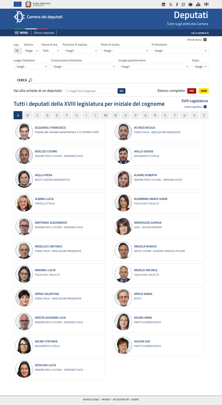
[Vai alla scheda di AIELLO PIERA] (24, 179)
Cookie (135, 399)
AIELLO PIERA (43, 175)
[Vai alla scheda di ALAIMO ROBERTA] (123, 179)
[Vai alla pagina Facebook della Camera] (177, 3)
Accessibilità (121, 399)
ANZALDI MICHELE (145, 270)
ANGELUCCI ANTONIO (48, 246)
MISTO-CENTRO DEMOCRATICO (52, 180)
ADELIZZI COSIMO (46, 151)
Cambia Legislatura (193, 107)
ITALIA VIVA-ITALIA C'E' (146, 203)
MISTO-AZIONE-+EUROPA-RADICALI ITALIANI (159, 251)
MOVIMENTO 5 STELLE (146, 156)
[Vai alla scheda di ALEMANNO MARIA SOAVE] (123, 203)
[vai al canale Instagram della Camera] (183, 3)
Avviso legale (91, 399)
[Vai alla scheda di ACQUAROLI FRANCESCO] (24, 131)
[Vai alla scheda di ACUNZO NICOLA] (123, 131)
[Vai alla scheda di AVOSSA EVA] (123, 345)
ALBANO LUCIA (44, 199)
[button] (191, 91)
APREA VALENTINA (47, 294)
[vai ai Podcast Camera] (205, 3)
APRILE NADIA (143, 294)
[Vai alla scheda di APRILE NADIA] (123, 298)
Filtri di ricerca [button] (196, 40)
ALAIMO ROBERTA (145, 175)
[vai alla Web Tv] (190, 3)
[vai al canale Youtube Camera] (198, 3)
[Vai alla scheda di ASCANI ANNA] (123, 321)
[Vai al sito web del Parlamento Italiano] (37, 3)
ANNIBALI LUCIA (45, 270)
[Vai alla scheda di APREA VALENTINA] (24, 298)
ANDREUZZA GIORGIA (147, 223)
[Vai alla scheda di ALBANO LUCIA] (24, 203)
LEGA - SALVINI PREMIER (148, 227)
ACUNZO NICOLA (144, 128)
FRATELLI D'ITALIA (45, 203)
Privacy (106, 399)
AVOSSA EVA (142, 341)
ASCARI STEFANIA (46, 341)
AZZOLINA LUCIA (45, 365)
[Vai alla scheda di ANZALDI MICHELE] (123, 274)
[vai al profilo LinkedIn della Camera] (164, 3)
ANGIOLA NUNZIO (145, 246)
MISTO (138, 298)
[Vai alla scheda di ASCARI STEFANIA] (24, 345)
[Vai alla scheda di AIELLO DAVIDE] (123, 155)
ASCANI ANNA (143, 318)
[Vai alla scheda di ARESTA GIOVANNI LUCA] (24, 321)
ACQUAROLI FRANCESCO (50, 128)
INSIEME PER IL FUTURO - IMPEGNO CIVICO (59, 156)
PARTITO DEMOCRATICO (147, 322)
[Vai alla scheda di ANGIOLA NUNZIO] (123, 250)
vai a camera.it (200, 33)
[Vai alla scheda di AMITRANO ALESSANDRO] (24, 226)
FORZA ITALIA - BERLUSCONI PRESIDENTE (157, 132)
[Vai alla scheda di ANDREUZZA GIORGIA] (123, 226)
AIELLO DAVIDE (143, 151)
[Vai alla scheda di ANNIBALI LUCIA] (24, 274)
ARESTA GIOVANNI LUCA (50, 318)
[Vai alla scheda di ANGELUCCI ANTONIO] (24, 250)
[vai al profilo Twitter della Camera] (170, 3)
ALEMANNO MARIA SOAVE (151, 199)
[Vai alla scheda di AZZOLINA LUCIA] (24, 369)
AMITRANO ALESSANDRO (51, 223)
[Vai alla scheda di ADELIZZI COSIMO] (24, 155)
